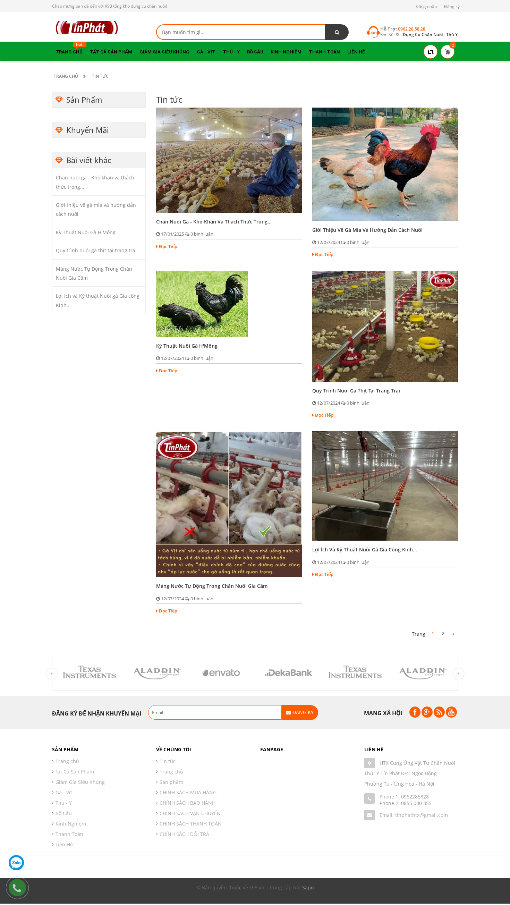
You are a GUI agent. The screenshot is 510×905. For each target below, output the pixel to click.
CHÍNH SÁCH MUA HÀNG (188, 792)
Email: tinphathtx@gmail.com (414, 815)
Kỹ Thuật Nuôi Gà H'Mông (86, 232)
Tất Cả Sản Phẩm (75, 771)
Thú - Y (64, 803)
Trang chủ (171, 771)
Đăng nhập (426, 6)
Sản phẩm (171, 782)
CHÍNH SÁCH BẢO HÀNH (187, 803)
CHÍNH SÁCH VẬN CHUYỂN (190, 813)
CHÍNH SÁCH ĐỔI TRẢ (184, 834)
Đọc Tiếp (168, 246)
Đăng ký (452, 6)
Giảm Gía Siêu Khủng (80, 782)
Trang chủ (67, 761)
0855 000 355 (416, 803)
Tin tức (168, 761)
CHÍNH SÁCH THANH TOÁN (191, 823)
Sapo (308, 887)
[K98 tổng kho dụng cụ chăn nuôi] (86, 26)
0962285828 (415, 796)
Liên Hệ (64, 844)
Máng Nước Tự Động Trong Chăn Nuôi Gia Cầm (211, 586)
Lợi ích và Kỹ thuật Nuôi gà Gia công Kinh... (364, 549)
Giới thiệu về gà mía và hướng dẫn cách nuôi (367, 230)
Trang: (419, 634)
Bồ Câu (64, 813)
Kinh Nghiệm (71, 823)
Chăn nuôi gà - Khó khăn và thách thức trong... (214, 221)
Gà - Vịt (64, 792)
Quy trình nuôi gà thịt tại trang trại (96, 250)
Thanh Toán (69, 834)
